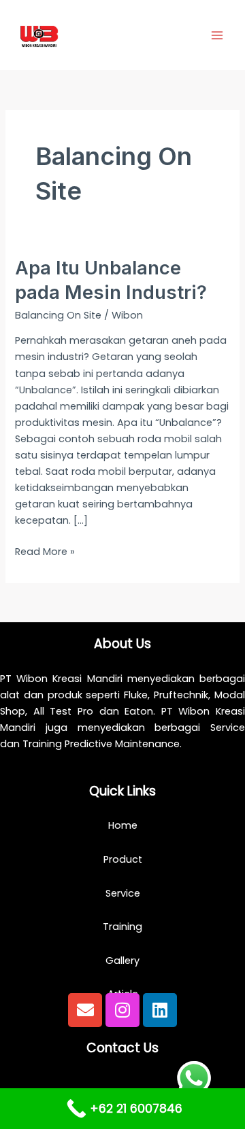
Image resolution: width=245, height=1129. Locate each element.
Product (122, 859)
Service (122, 893)
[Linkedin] (160, 1010)
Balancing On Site (58, 315)
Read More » (45, 550)
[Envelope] (85, 1010)
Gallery (122, 960)
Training (122, 926)
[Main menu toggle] (217, 35)
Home (122, 825)
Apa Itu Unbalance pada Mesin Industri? (111, 280)
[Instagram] (122, 1010)
